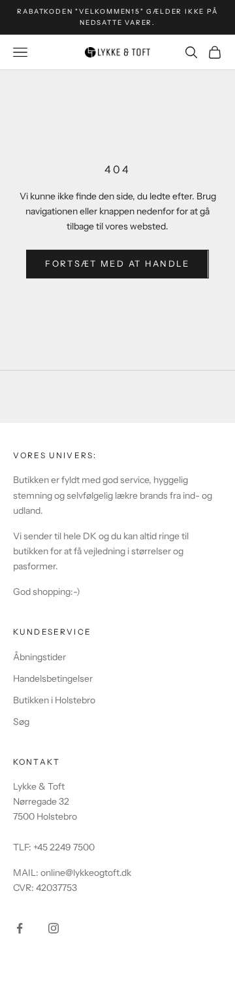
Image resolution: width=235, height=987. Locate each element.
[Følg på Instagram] (53, 928)
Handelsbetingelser (53, 678)
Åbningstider (39, 657)
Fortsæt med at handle (117, 263)
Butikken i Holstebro (54, 700)
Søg (21, 722)
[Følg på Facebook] (19, 928)
